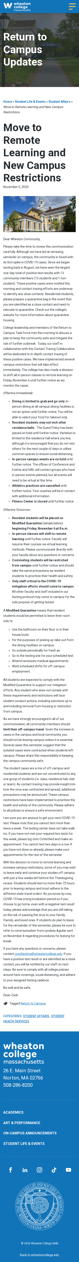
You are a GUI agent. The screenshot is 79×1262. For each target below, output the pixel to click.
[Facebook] (10, 1170)
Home (7, 101)
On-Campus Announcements (30, 1133)
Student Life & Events (30, 101)
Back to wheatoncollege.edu (39, 1255)
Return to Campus (33, 1003)
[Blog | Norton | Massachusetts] (20, 6)
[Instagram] (39, 1170)
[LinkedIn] (25, 1170)
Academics (13, 1112)
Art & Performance (21, 1123)
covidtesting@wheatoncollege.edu (38, 954)
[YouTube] (68, 1170)
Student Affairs (59, 101)
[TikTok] (54, 1170)
